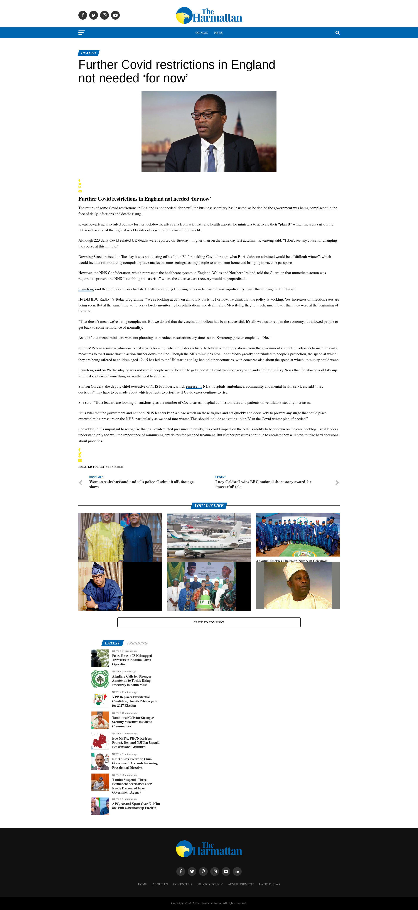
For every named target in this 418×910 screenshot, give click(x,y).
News (218, 32)
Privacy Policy (210, 884)
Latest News (269, 884)
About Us (160, 884)
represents (194, 386)
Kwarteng (86, 288)
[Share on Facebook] (80, 180)
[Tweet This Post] (80, 184)
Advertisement (241, 884)
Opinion (202, 32)
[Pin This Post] (80, 187)
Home (142, 884)
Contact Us (182, 884)
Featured (115, 466)
